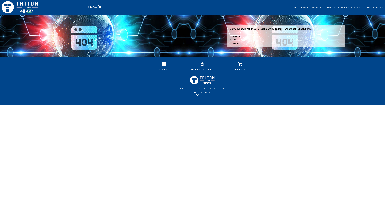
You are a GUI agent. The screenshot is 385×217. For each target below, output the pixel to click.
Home (296, 7)
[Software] (164, 64)
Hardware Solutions (332, 7)
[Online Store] (99, 6)
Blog (363, 7)
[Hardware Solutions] (202, 64)
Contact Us (379, 7)
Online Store (92, 7)
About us (370, 7)
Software (303, 7)
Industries (354, 7)
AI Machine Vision (316, 7)
